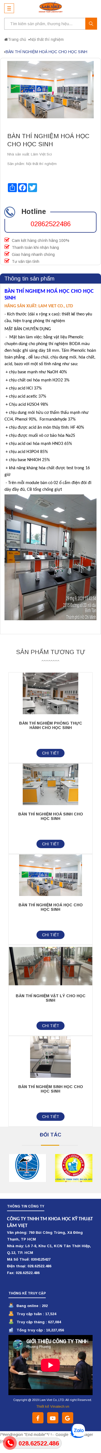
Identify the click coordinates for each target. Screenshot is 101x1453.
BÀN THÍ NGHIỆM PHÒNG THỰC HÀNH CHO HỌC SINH (50, 725)
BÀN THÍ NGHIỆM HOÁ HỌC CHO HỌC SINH (51, 907)
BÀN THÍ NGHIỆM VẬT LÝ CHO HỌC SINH (51, 998)
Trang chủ (17, 39)
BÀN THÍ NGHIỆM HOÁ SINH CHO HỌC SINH (50, 816)
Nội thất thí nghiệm (47, 39)
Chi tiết (50, 753)
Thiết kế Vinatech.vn (52, 1406)
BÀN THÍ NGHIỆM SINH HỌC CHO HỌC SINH (50, 1088)
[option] (24, 1168)
